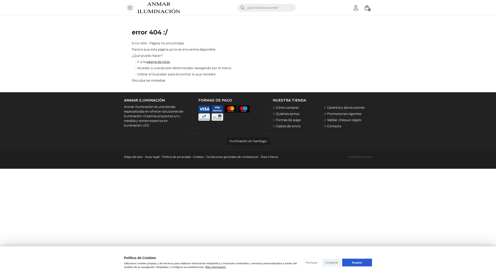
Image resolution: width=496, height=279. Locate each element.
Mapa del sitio (133, 157)
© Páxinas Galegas (360, 157)
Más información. (215, 267)
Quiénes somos (287, 114)
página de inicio (158, 62)
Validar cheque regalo (344, 120)
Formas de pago (288, 120)
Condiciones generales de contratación (232, 157)
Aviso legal (152, 157)
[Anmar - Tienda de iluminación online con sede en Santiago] (159, 7)
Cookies (198, 157)
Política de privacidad (176, 157)
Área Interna (269, 157)
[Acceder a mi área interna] (355, 7)
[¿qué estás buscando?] (267, 7)
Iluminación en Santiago (248, 141)
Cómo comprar (287, 107)
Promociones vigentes (344, 114)
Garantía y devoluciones (345, 107)
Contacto (334, 126)
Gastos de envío (288, 126)
